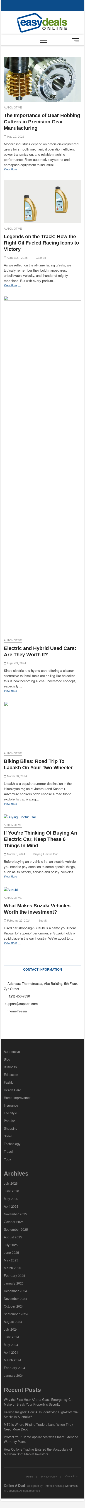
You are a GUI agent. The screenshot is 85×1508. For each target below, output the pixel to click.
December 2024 (15, 1291)
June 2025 (11, 1252)
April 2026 (11, 1206)
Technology (12, 1143)
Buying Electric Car (45, 854)
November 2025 (15, 1214)
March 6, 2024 (15, 854)
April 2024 (11, 1352)
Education (11, 1074)
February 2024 (14, 1367)
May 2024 (11, 1344)
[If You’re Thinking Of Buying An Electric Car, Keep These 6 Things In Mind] (42, 817)
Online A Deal (14, 1485)
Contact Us (71, 1476)
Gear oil (41, 257)
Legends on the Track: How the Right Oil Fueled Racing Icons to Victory (41, 243)
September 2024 (16, 1314)
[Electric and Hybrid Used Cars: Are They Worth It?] (42, 465)
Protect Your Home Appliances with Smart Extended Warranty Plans (41, 1439)
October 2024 (14, 1306)
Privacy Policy (49, 1476)
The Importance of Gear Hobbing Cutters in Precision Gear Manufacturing (42, 122)
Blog (7, 1059)
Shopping (10, 1128)
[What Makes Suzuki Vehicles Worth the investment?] (42, 889)
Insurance (11, 1105)
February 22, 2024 (18, 920)
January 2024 (14, 1375)
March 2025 (12, 1268)
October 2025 (14, 1221)
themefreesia (17, 1011)
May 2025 (11, 1260)
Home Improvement (18, 1097)
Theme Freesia (53, 1485)
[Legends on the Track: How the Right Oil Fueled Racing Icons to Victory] (42, 201)
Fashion (9, 1082)
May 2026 (11, 1198)
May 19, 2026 (15, 136)
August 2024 (13, 1321)
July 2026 (11, 1183)
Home (29, 1476)
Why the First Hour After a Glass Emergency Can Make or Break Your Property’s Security (39, 1402)
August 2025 (13, 1237)
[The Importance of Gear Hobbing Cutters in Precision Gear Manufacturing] (42, 79)
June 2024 (11, 1337)
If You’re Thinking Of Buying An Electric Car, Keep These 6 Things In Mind (40, 839)
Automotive (13, 107)
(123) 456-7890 (18, 996)
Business (10, 1067)
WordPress (71, 1485)
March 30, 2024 (16, 776)
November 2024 (15, 1298)
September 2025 (16, 1229)
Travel (8, 1151)
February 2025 (14, 1275)
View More (19, 170)
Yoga (7, 1159)
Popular (9, 1120)
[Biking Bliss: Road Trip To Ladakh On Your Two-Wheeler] (42, 725)
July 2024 (11, 1329)
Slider (8, 1136)
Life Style (10, 1113)
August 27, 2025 (17, 257)
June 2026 (11, 1191)
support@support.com (21, 1003)
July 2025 (11, 1244)
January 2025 (14, 1283)
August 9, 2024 (16, 663)
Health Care (12, 1090)
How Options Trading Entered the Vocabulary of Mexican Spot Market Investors (38, 1451)
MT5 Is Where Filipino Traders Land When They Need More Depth (38, 1426)
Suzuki (43, 920)
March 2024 (12, 1360)
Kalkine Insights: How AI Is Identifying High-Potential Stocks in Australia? (41, 1414)
